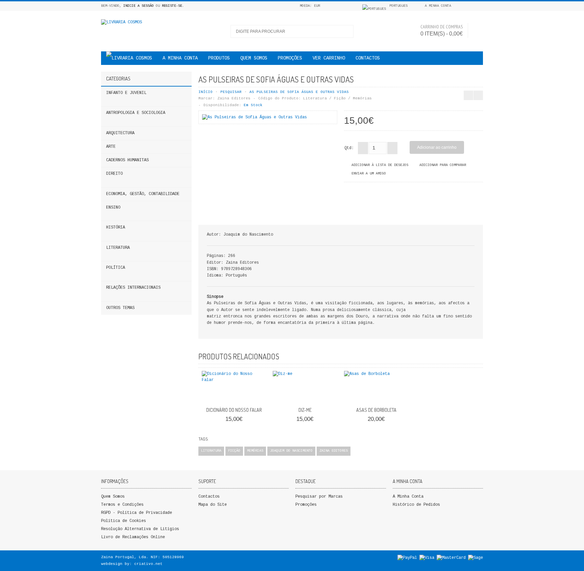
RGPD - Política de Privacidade (136, 512)
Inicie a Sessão (138, 6)
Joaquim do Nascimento (291, 451)
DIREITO (114, 173)
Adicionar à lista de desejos (379, 165)
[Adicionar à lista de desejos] (247, 395)
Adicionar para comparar (442, 165)
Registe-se (172, 6)
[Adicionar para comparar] (258, 395)
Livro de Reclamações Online (133, 537)
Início (205, 92)
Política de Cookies (123, 521)
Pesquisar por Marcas (319, 496)
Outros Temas (120, 308)
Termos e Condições (122, 504)
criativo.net (148, 564)
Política (115, 267)
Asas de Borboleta (376, 410)
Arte (111, 146)
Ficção (234, 451)
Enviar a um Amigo (368, 173)
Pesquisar (231, 92)
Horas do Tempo (500, 79)
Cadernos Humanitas (127, 160)
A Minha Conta (408, 496)
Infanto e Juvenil (126, 93)
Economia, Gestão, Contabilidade (142, 194)
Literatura (118, 247)
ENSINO (113, 207)
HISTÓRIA (115, 227)
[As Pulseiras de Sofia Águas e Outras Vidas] (254, 117)
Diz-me (305, 410)
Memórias (255, 451)
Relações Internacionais (133, 287)
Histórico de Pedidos (416, 504)
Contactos (368, 58)
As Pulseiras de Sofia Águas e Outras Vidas (299, 92)
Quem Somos (113, 496)
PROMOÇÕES (290, 58)
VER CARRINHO (329, 58)
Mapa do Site (212, 504)
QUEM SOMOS (253, 58)
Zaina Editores (233, 98)
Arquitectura (120, 133)
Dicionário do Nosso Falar (234, 410)
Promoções (306, 504)
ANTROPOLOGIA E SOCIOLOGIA (135, 113)
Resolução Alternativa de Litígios (140, 529)
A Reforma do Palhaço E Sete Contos (476, 79)
